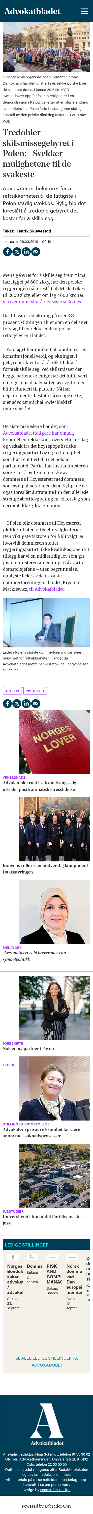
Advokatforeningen (34, 1458)
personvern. (60, 1484)
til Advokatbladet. (47, 589)
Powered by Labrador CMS (46, 1506)
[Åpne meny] (84, 11)
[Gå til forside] (32, 11)
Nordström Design (55, 1489)
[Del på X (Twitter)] (16, 250)
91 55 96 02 (81, 1454)
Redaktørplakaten (73, 1469)
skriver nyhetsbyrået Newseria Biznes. (42, 301)
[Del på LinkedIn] (26, 250)
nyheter (35, 690)
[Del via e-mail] (35, 250)
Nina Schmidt (46, 1454)
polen (12, 690)
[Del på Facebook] (7, 250)
